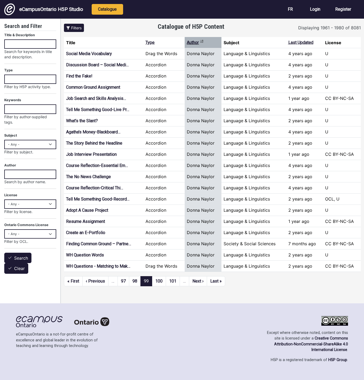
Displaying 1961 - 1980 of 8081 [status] (329, 27)
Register (343, 9)
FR (290, 9)
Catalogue (107, 9)
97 (123, 281)
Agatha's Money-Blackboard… (93, 131)
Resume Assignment (85, 221)
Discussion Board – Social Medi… (97, 64)
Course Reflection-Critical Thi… (94, 187)
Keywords (12, 100)
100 (159, 281)
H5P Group (337, 360)
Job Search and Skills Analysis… (96, 98)
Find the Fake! (79, 76)
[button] (74, 28)
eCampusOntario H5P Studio (51, 9)
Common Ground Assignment (93, 87)
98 (134, 281)
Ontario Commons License (26, 225)
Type (150, 42)
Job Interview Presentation (91, 154)
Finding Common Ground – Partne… (98, 243)
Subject (10, 135)
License (10, 195)
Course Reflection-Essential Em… (97, 165)
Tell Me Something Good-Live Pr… (97, 109)
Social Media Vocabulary (89, 53)
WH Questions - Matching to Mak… (98, 266)
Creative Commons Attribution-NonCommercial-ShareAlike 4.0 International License (311, 344)
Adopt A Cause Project (87, 210)
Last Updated (300, 42)
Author (195, 42)
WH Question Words (85, 255)
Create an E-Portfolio (85, 232)
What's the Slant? (82, 120)
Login (315, 9)
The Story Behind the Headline (94, 143)
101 (172, 281)
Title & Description (19, 35)
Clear (19, 268)
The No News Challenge (88, 176)
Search (21, 258)
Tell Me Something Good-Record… (98, 199)
